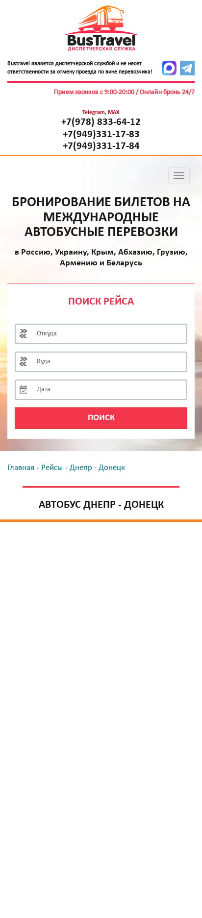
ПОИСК (101, 418)
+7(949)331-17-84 (101, 146)
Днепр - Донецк (97, 468)
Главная (20, 468)
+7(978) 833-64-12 (101, 122)
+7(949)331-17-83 (101, 135)
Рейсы (52, 468)
